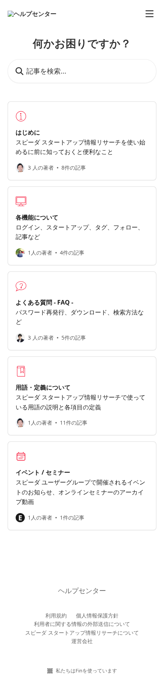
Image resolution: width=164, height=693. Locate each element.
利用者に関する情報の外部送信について (82, 623)
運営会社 (82, 641)
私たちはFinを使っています (86, 670)
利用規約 (56, 615)
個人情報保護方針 (97, 615)
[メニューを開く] (149, 13)
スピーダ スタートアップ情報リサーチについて (82, 632)
